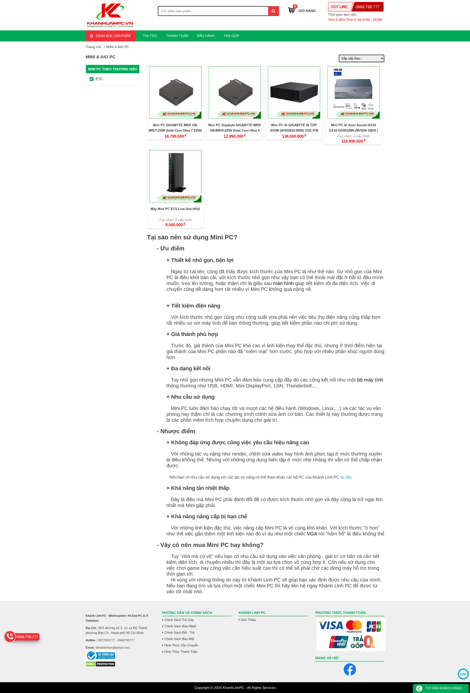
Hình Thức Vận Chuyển (181, 645)
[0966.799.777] (10, 637)
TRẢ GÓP (231, 36)
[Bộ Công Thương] (120, 655)
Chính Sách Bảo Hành (180, 626)
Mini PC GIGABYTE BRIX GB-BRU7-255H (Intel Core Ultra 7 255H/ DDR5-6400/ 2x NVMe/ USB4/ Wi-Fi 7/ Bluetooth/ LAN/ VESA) (175, 127)
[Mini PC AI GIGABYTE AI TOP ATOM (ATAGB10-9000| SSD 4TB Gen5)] (294, 92)
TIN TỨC (150, 36)
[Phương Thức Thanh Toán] (350, 634)
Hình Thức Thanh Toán (180, 652)
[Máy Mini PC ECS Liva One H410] (175, 176)
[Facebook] (349, 669)
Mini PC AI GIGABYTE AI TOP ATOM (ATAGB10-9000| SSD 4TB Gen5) (294, 127)
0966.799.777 (368, 7)
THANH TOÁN (177, 36)
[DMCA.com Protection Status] (100, 666)
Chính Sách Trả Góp (179, 620)
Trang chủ (93, 47)
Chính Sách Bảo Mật (179, 639)
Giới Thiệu (248, 620)
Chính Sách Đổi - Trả (179, 632)
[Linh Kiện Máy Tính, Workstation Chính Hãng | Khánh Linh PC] (110, 27)
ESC (99, 79)
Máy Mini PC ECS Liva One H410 (175, 209)
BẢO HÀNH (206, 36)
